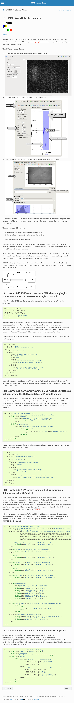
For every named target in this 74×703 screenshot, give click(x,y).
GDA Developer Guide (38, 3)
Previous (8, 688)
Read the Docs (38, 699)
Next (67, 688)
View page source (65, 10)
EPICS (5, 35)
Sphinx (12, 699)
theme (21, 699)
